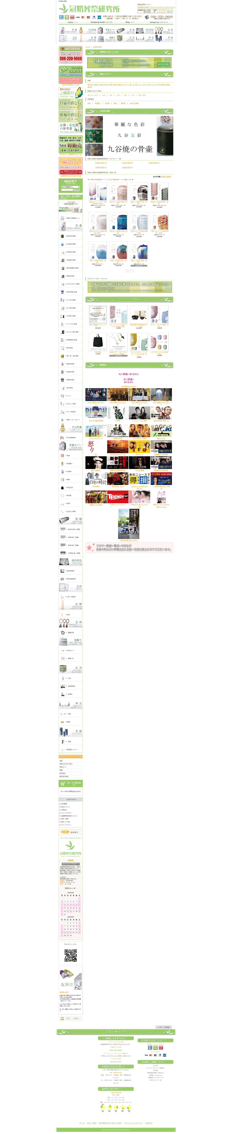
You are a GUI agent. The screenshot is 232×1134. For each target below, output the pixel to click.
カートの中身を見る (71, 783)
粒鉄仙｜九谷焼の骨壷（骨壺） (159, 202)
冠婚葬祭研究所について (69, 816)
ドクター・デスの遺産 (139, 420)
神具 (69, 714)
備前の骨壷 (70, 276)
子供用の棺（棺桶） (74, 553)
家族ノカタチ (161, 438)
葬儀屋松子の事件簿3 (161, 454)
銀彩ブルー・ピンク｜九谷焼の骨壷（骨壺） (98, 202)
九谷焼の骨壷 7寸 (127, 167)
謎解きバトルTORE (96, 505)
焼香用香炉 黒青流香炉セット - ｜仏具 (139, 325)
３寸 (103, 95)
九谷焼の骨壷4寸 (127, 163)
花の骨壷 (70, 388)
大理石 (101, 85)
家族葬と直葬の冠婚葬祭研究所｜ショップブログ (130, 22)
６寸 (125, 95)
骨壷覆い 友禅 (64, 992)
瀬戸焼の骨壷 (71, 236)
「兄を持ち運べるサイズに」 (128, 540)
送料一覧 (115, 1083)
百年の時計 (96, 486)
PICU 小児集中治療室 (96, 420)
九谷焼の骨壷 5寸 (154, 163)
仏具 (69, 678)
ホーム (88, 47)
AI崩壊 (118, 420)
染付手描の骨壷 (72, 292)
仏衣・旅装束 (71, 597)
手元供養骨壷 (71, 437)
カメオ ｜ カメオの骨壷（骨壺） (159, 325)
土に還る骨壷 (71, 308)
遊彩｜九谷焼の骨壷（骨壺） (139, 261)
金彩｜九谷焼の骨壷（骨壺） (118, 261)
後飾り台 (71, 658)
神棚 (68, 722)
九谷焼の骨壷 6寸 (101, 167)
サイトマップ (170, 7)
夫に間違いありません (128, 386)
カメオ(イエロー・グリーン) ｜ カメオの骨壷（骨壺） (139, 354)
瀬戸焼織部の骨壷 (73, 268)
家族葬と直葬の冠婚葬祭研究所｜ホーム (73, 22)
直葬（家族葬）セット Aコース (98, 325)
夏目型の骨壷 (64, 776)
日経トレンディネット (118, 504)
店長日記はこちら (71, 864)
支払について (65, 807)
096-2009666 (158, 1075)
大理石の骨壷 (71, 316)
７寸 (132, 95)
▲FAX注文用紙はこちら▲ (70, 84)
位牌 (68, 615)
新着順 (169, 177)
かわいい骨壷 (71, 404)
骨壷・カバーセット (73, 420)
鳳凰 (119, 85)
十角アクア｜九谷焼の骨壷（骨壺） (139, 232)
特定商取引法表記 (143, 7)
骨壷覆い (70, 463)
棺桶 (61, 770)
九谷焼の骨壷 (71, 244)
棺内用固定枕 (71, 579)
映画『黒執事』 (96, 470)
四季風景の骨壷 (72, 340)
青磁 (115, 85)
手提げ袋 (70, 487)
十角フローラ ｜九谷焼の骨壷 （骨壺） (159, 232)
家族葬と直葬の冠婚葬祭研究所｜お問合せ (159, 22)
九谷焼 (95, 85)
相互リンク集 (65, 822)
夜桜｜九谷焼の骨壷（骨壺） (139, 202)
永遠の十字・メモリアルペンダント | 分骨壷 (118, 353)
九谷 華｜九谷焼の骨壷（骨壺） (118, 202)
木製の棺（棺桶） (74, 537)
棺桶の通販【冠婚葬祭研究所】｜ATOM (75, 1018)
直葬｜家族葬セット (73, 218)
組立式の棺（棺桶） (74, 529)
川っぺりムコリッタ (96, 438)
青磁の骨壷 (70, 372)
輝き (106, 85)
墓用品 (70, 694)
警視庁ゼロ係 (117, 438)
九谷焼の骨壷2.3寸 (101, 163)
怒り (96, 454)
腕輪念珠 (71, 632)
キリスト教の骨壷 (73, 332)
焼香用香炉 (71, 686)
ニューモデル (142, 85)
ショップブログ (66, 813)
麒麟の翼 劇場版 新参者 (117, 470)
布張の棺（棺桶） (74, 545)
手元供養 (161, 85)
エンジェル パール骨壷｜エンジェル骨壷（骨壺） (118, 325)
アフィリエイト (66, 825)
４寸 (110, 95)
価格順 (163, 177)
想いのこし (139, 454)
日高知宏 (71, 860)
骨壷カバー (63, 767)
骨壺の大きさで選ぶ (66, 764)
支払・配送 (92, 1123)
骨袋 (68, 503)
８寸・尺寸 (142, 95)
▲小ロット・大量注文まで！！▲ (71, 154)
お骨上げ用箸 (71, 511)
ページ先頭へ (164, 1027)
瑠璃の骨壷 (70, 380)
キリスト (125, 85)
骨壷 (61, 761)
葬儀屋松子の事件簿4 (161, 470)
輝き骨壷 (70, 348)
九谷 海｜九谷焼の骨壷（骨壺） (118, 232)
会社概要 (64, 804)
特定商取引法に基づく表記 (110, 1123)
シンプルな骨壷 (72, 324)
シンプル (154, 85)
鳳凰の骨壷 (70, 364)
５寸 (118, 95)
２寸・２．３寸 (93, 95)
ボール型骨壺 (71, 412)
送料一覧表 (64, 819)
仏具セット (70, 650)
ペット (69, 396)
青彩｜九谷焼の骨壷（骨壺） (98, 261)
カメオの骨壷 (71, 300)
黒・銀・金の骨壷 (73, 356)
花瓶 (69, 741)
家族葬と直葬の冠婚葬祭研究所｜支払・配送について (101, 22)
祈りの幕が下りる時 (139, 438)
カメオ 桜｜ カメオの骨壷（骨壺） (159, 353)
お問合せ (64, 810)
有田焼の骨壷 (71, 252)
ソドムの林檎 (139, 470)
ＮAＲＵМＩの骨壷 (73, 284)
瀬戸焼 (90, 85)
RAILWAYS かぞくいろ (117, 454)
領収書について (72, 749)
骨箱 (68, 455)
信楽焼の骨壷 (71, 260)
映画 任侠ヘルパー (118, 486)
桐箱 (68, 479)
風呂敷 (69, 495)
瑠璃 (110, 85)
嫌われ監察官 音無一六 (161, 420)
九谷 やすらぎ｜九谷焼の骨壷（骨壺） (98, 232)
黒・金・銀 (133, 85)
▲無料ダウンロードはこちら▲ (71, 176)
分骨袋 (69, 471)
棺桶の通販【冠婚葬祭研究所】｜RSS (68, 1018)
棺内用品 (62, 773)
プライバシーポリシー (157, 7)
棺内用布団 (70, 571)
